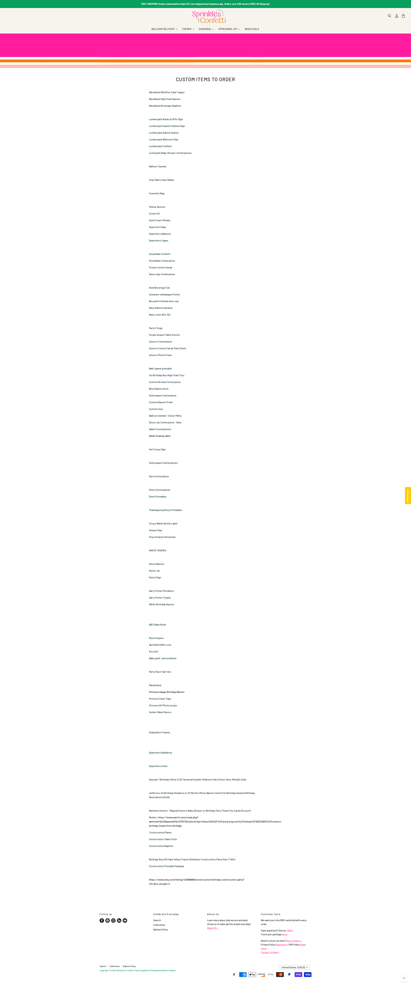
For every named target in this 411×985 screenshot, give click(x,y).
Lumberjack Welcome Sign (164, 139)
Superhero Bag (157, 226)
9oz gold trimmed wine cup (164, 301)
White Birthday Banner (162, 604)
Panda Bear (155, 685)
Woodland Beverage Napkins (165, 105)
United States (293, 967)
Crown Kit (154, 213)
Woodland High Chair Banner (165, 98)
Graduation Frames (159, 732)
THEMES (187, 28)
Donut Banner (157, 563)
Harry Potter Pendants (161, 590)
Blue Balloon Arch (159, 388)
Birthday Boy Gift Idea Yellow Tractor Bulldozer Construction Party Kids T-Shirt (192, 859)
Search (157, 920)
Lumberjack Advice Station (164, 132)
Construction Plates (160, 832)
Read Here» (282, 944)
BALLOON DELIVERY (163, 28)
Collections (159, 924)
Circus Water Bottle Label (163, 523)
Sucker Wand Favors (160, 712)
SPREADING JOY (228, 28)
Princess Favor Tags (160, 698)
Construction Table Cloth (163, 839)
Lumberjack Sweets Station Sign (167, 125)
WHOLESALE (252, 28)
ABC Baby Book (157, 624)
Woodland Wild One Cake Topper (167, 92)
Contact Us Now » (270, 952)
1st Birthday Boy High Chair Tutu (167, 375)
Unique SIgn (156, 530)
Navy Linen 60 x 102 (160, 314)
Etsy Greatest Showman (162, 536)
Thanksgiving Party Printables (165, 509)
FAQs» (290, 930)
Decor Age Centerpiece (162, 274)
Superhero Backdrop (160, 752)
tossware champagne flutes (164, 294)
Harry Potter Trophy (160, 597)
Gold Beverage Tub (160, 287)
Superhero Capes (158, 240)
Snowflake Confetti (160, 253)
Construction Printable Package (166, 866)
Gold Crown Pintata (159, 220)
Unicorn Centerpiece (161, 341)
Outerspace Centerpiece (162, 395)
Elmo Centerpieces (160, 489)
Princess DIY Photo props (163, 705)
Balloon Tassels (158, 166)
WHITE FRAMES (157, 550)
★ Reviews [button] (408, 496)
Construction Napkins (161, 845)
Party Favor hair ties (160, 671)
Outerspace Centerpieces (163, 462)
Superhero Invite (158, 765)
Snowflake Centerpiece (162, 260)
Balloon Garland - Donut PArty (165, 415)
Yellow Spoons (157, 206)
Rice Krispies (156, 637)
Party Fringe (156, 328)
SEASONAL (205, 28)
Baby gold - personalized (163, 658)
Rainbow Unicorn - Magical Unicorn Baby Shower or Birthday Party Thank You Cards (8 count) (200, 810)
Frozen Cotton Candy (161, 267)
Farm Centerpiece (159, 476)
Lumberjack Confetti (160, 146)
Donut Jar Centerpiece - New (165, 422)
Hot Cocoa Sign (157, 449)
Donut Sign (155, 577)
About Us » (212, 927)
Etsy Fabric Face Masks (162, 179)
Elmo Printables (158, 496)
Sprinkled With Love (160, 644)
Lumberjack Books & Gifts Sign (166, 119)
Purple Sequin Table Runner (164, 334)
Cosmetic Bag (157, 193)
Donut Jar (154, 570)
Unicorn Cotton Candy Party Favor (168, 348)
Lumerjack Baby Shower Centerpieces (170, 152)
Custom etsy (156, 408)
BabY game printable (160, 368)
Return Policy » (294, 940)
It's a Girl (154, 651)
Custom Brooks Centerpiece (165, 381)
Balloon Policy (160, 929)
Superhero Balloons (160, 233)
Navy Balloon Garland (160, 307)
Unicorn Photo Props (160, 354)
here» (284, 934)
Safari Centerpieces (160, 429)
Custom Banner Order (161, 402)
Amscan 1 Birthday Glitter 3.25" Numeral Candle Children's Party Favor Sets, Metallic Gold (197, 779)
